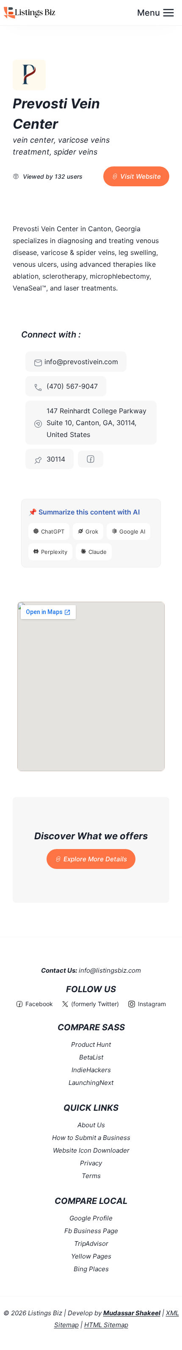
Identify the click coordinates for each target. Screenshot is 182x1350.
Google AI (132, 531)
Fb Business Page (91, 1231)
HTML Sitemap (106, 1325)
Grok (91, 531)
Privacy (91, 1163)
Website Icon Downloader (91, 1150)
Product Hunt (91, 1044)
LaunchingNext (91, 1083)
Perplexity (54, 551)
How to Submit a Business (91, 1138)
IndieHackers (91, 1070)
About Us (91, 1125)
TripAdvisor (91, 1243)
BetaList (91, 1057)
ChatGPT (52, 531)
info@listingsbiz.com (110, 970)
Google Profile (91, 1218)
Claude (97, 551)
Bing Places (91, 1269)
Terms (91, 1176)
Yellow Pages (91, 1256)
